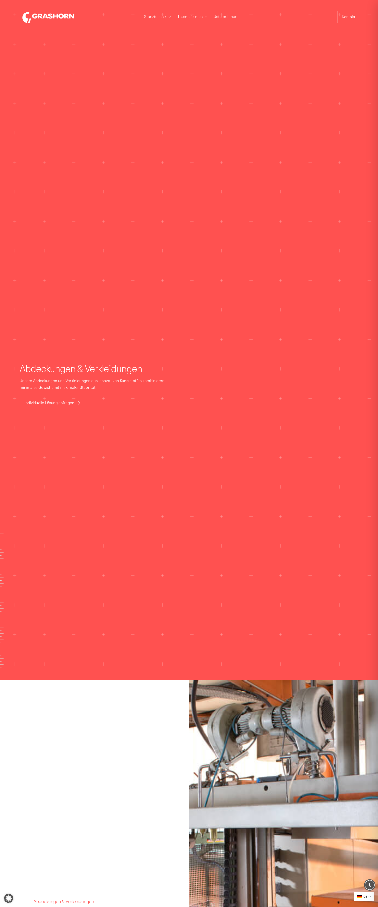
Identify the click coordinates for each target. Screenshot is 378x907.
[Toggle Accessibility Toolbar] (369, 885)
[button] (8, 898)
